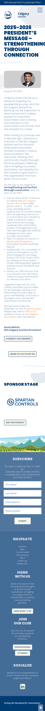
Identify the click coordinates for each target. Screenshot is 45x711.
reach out (30, 311)
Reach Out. (22, 563)
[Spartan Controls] (22, 402)
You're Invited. (22, 552)
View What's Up (23, 611)
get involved (34, 308)
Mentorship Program (18, 241)
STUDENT (23, 653)
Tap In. (22, 557)
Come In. (22, 546)
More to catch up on (22, 354)
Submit (22, 521)
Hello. (22, 549)
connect (11, 316)
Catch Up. (22, 560)
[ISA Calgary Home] (16, 18)
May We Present (15, 422)
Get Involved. (22, 555)
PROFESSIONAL (22, 647)
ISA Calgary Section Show (21, 202)
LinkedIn (33, 314)
